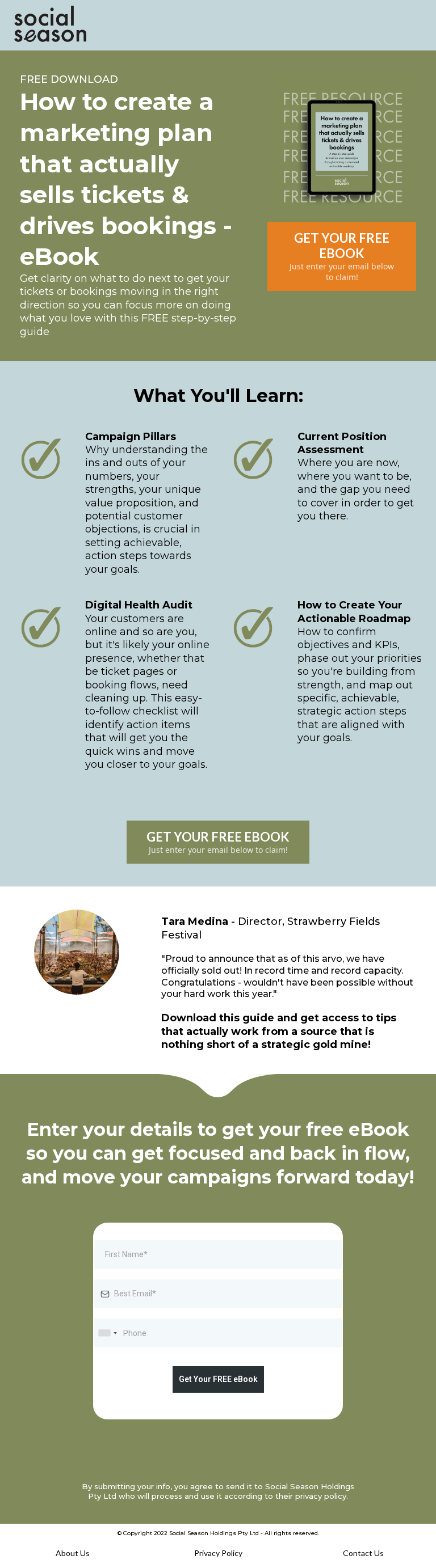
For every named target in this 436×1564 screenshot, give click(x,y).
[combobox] (107, 1333)
